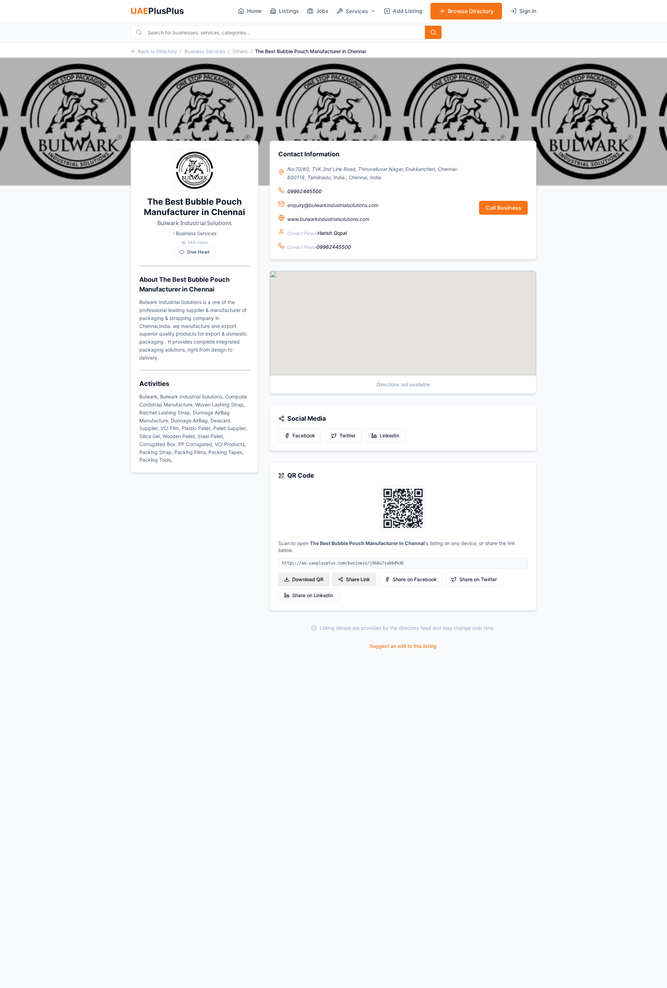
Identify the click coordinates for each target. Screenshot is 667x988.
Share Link (358, 579)
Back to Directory (157, 51)
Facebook (304, 435)
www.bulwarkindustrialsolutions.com (328, 219)
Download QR (307, 579)
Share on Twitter (478, 579)
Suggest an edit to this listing (403, 646)
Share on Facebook (415, 579)
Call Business (503, 207)
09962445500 (304, 191)
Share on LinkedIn (312, 595)
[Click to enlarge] (403, 509)
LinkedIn (389, 435)
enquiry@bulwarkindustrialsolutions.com (332, 205)
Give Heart (198, 252)
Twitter (347, 435)
